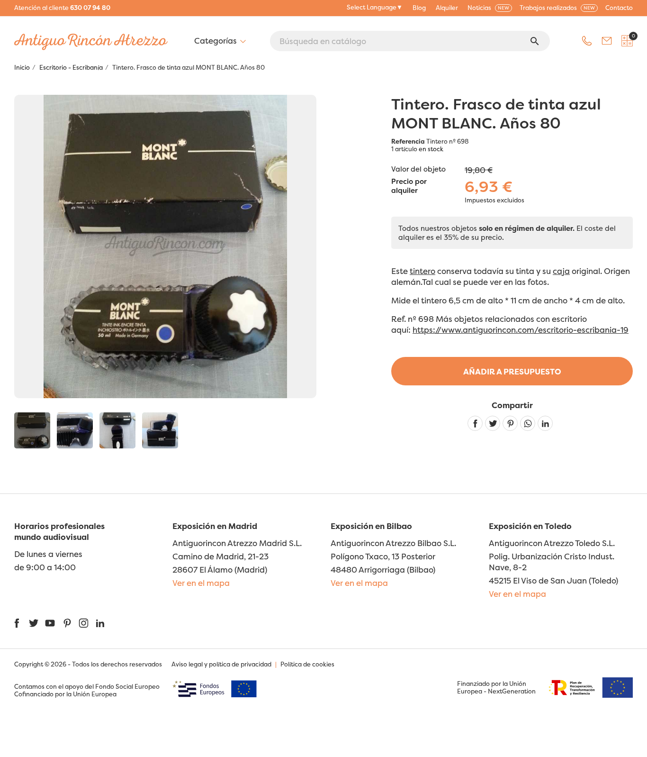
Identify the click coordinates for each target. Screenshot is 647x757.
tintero (422, 270)
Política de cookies (307, 664)
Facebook (16, 623)
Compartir (475, 423)
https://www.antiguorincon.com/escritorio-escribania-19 (521, 329)
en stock (431, 149)
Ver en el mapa (201, 582)
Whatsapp (528, 423)
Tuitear (492, 423)
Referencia (408, 141)
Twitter (33, 623)
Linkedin (545, 423)
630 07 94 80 (90, 7)
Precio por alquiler (409, 186)
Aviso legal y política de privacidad (221, 664)
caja (561, 270)
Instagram (83, 623)
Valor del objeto (418, 168)
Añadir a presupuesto (512, 371)
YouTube (50, 623)
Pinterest (510, 423)
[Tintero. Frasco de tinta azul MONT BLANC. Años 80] (32, 430)
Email (607, 41)
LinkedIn (100, 623)
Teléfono (587, 41)
